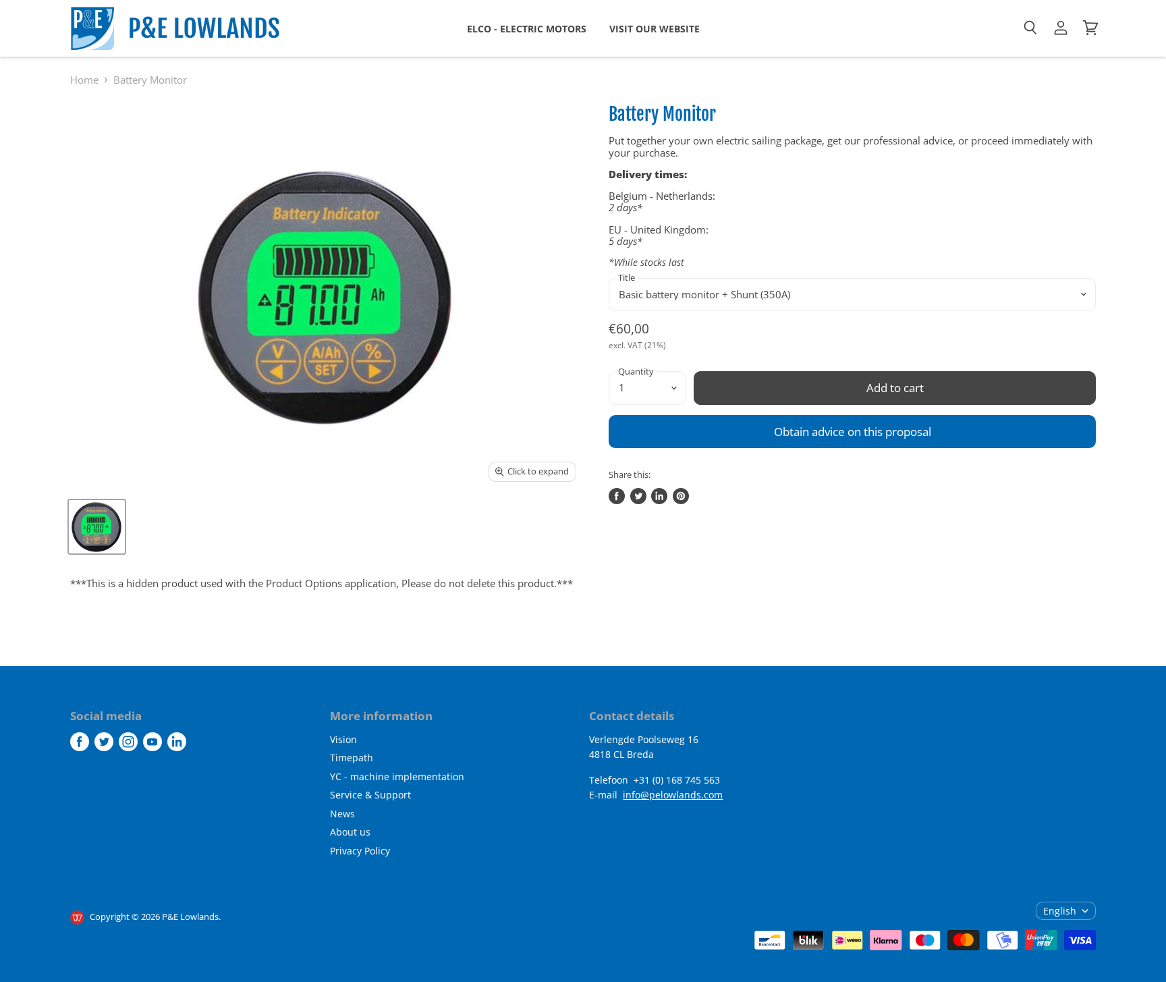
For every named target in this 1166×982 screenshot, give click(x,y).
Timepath (351, 757)
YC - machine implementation (397, 776)
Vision (343, 739)
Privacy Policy (360, 850)
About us (350, 831)
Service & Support (370, 794)
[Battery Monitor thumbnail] (97, 526)
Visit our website (654, 28)
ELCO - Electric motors (526, 28)
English (1059, 910)
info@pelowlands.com (673, 794)
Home (84, 80)
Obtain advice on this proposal (852, 431)
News (342, 813)
